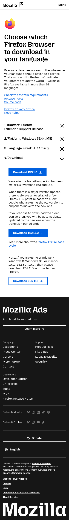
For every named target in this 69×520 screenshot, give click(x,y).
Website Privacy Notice (15, 479)
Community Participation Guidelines (21, 492)
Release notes (14, 98)
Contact (8, 366)
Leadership (10, 346)
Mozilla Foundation (41, 463)
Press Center (12, 351)
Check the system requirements (26, 95)
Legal (5, 488)
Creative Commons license (16, 473)
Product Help (44, 346)
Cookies (7, 483)
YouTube (38, 422)
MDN (6, 393)
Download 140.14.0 (26, 233)
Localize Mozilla (46, 356)
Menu (62, 5)
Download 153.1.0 (25, 172)
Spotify (48, 412)
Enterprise (10, 383)
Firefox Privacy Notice (19, 109)
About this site (10, 497)
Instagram (33, 412)
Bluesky (28, 412)
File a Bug (41, 351)
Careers (8, 356)
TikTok (43, 412)
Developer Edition (15, 379)
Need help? (11, 112)
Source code (12, 102)
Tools (6, 388)
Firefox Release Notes (18, 398)
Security (41, 361)
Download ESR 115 (26, 281)
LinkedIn (38, 412)
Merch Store (11, 361)
